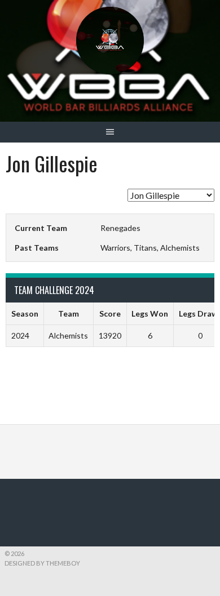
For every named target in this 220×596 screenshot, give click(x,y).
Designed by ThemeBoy (42, 563)
